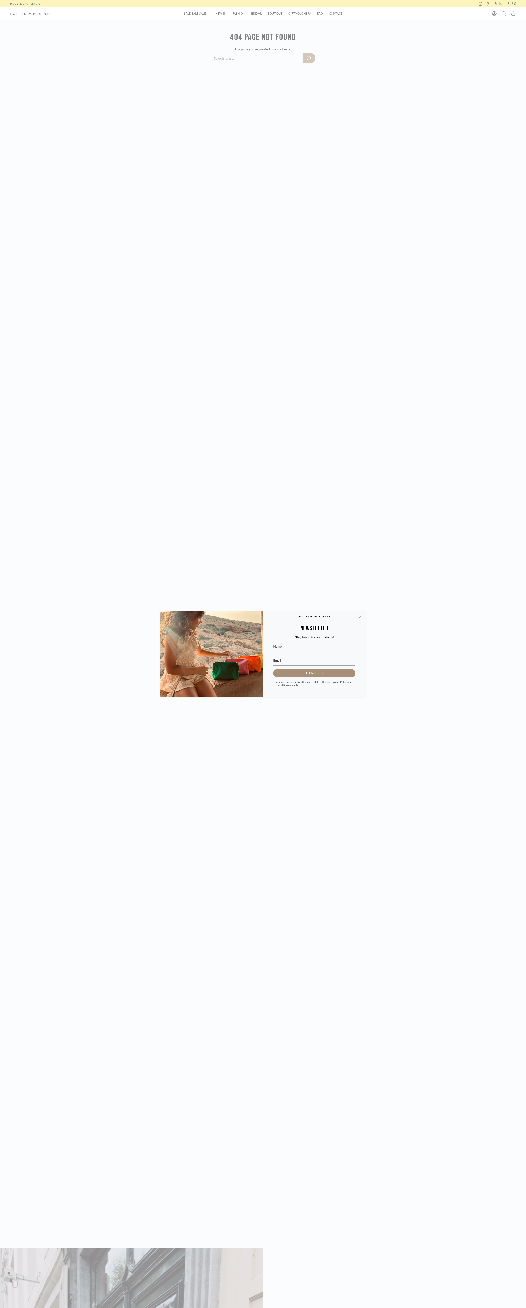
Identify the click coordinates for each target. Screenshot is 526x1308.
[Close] (360, 617)
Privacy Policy (339, 682)
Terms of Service (282, 685)
